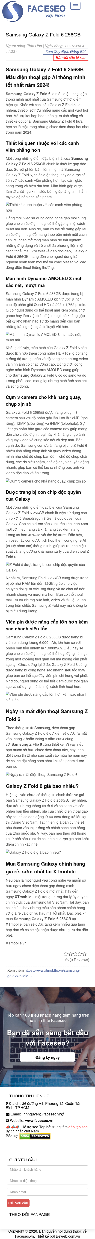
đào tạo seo (78, 1126)
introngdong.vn (18, 1143)
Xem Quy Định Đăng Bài (65, 51)
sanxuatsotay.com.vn (23, 1150)
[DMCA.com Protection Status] (34, 1136)
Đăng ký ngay (48, 1057)
